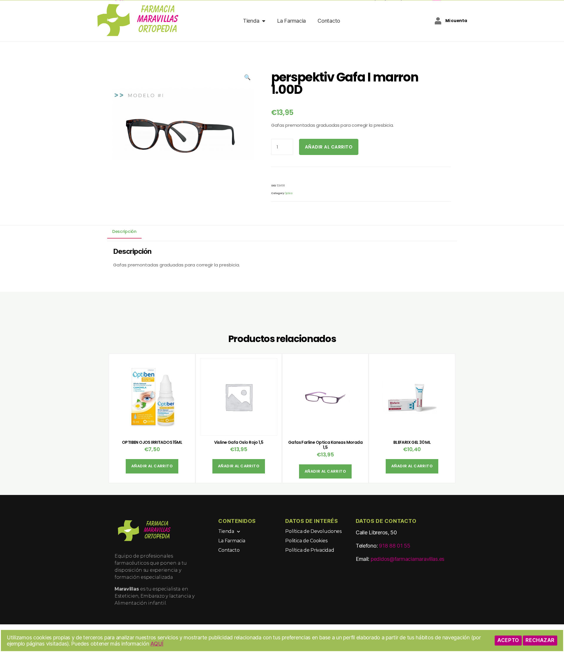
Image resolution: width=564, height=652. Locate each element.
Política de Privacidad (309, 550)
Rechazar (540, 640)
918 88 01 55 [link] (394, 546)
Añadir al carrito (329, 147)
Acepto (508, 640)
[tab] (124, 231)
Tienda (251, 21)
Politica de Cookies (306, 540)
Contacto (329, 21)
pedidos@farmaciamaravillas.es (407, 559)
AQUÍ (156, 644)
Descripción (124, 232)
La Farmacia (291, 21)
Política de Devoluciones (313, 531)
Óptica (289, 193)
